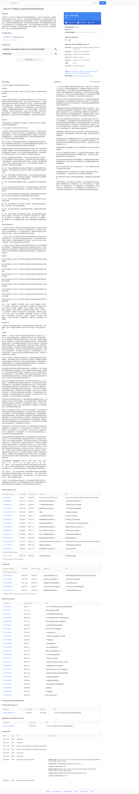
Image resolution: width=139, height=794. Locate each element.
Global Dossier (83, 76)
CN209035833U (7, 687)
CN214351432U (7, 673)
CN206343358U (7, 621)
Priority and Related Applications (81, 73)
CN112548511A (7, 614)
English (77, 27)
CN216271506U (7, 662)
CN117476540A (7, 579)
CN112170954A (7, 545)
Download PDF (71, 22)
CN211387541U (7, 625)
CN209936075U (7, 534)
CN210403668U (7, 538)
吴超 (71, 29)
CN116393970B (7, 665)
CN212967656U (7, 548)
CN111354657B (7, 555)
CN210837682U (7, 680)
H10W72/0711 (9, 37)
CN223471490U (7, 695)
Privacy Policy (84, 791)
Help (91, 791)
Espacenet (76, 76)
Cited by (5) (82, 71)
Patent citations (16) (73, 71)
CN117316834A (7, 583)
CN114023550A (7, 617)
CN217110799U (7, 639)
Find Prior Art (83, 22)
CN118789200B (7, 586)
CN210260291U (7, 658)
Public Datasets (67, 791)
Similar (92, 22)
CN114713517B (7, 669)
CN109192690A (7, 515)
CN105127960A (7, 632)
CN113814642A (7, 654)
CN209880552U (7, 530)
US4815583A (6, 497)
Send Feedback (56, 791)
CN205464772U (7, 504)
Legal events (89, 71)
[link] (13, 37)
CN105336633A (7, 501)
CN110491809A (7, 526)
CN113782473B (7, 606)
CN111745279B (7, 647)
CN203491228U (7, 691)
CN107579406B (7, 643)
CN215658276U (7, 636)
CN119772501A (7, 590)
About (48, 791)
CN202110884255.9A (8, 712)
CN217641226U (7, 628)
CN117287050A (7, 575)
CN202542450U (7, 651)
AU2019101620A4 (8, 541)
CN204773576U (7, 610)
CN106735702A (7, 508)
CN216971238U (7, 676)
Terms (76, 791)
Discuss (90, 76)
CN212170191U (7, 684)
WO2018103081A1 (8, 512)
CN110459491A (7, 523)
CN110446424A (7, 519)
